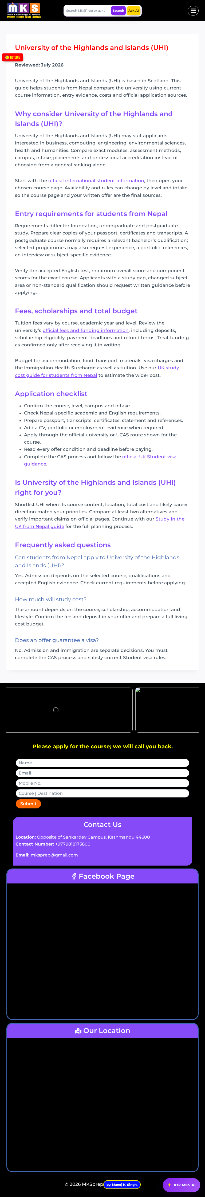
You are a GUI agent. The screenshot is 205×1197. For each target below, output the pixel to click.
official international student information (96, 180)
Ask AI (133, 11)
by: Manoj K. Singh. (122, 1185)
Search (118, 11)
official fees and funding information (86, 330)
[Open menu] (193, 10)
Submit (28, 803)
